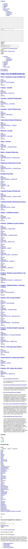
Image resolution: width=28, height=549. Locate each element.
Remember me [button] (5, 48)
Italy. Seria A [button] (3, 471)
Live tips (5, 3)
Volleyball (2, 455)
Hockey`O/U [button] (3, 502)
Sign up (5, 69)
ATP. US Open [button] (3, 480)
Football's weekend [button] (4, 491)
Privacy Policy (6, 545)
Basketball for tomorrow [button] (5, 489)
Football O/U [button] (3, 501)
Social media (9, 12)
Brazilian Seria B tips (7, 173)
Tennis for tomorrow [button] (4, 488)
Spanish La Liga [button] (3, 469)
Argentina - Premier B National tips (11, 98)
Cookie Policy (6, 544)
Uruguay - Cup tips (6, 87)
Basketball (2, 454)
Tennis (2, 453)
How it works (6, 8)
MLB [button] (1, 479)
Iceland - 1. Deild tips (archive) (10, 212)
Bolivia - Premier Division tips (9, 152)
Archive (12, 534)
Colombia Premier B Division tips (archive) (13, 201)
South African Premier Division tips (11, 120)
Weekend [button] (2, 490)
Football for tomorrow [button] (4, 486)
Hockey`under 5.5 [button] (4, 508)
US (3, 441)
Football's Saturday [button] (4, 492)
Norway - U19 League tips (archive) (11, 346)
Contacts (8, 11)
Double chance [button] (3, 499)
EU (3, 438)
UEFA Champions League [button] (5, 466)
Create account (11, 51)
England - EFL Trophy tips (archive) (11, 368)
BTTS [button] (2, 495)
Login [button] (2, 43)
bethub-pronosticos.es (8, 543)
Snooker (2, 463)
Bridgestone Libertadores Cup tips (11, 163)
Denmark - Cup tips (6, 130)
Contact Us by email (16, 511)
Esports (2, 457)
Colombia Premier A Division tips (10, 191)
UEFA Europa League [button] (4, 467)
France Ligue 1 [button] (3, 473)
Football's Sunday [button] (4, 493)
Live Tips (5, 61)
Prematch (5, 5)
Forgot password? (13, 48)
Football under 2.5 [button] (4, 507)
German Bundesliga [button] (4, 470)
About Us (5, 10)
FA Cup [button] (2, 475)
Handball (2, 458)
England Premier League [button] (5, 468)
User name (3, 45)
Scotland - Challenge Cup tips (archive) (12, 223)
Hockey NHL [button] (3, 477)
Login (2, 49)
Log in (2, 69)
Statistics (5, 6)
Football (2, 451)
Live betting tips (4, 70)
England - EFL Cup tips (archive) (10, 297)
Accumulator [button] (3, 482)
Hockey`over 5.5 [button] (3, 506)
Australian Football (4, 460)
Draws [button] (2, 498)
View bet (3, 84)
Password (3, 46)
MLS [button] (1, 474)
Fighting (2, 464)
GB (3, 440)
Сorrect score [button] (3, 494)
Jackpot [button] (2, 484)
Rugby (2, 461)
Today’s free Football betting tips (13, 74)
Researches (8, 14)
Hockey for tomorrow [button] (4, 487)
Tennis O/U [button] (3, 503)
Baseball (2, 456)
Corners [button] (2, 496)
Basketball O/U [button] (3, 504)
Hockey (2, 452)
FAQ (4, 7)
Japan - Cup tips (5, 141)
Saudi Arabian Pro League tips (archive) (12, 357)
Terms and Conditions (8, 547)
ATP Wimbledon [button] (3, 476)
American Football (4, 459)
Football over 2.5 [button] (3, 505)
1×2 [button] (1, 500)
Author (8, 15)
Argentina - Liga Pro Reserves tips (11, 109)
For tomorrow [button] (3, 485)
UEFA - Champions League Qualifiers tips (13, 77)
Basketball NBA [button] (3, 478)
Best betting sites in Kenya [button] (5, 509)
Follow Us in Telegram (6, 511)
